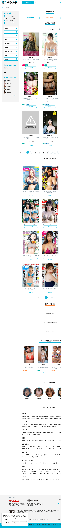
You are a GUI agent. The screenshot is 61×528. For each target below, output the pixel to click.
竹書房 (30, 418)
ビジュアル (7, 43)
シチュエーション (9, 51)
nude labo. (37, 434)
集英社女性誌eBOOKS (27, 426)
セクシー (27, 457)
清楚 (35, 457)
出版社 (6, 28)
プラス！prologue (37, 432)
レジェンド (38, 473)
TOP (3, 7)
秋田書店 (24, 416)
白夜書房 (47, 418)
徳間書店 (34, 418)
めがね (51, 440)
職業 (6, 55)
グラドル (27, 469)
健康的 (26, 449)
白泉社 (42, 418)
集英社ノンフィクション (40, 426)
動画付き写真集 (46, 432)
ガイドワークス (31, 416)
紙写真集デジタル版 (27, 432)
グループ (40, 463)
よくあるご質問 (56, 519)
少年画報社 (25, 418)
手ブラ (26, 479)
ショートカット (55, 447)
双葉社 (51, 418)
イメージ (7, 47)
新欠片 (39, 418)
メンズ (49, 479)
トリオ (32, 463)
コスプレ (26, 440)
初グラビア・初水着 (37, 479)
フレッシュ (35, 449)
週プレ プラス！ (10, 20)
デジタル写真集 (10, 16)
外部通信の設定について (46, 519)
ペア (25, 463)
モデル (53, 469)
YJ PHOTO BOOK (38, 424)
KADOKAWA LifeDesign (48, 416)
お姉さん (34, 455)
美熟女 (44, 455)
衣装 (6, 39)
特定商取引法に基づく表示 (34, 519)
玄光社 (56, 416)
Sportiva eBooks (51, 426)
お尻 (44, 447)
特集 (5, 72)
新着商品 (6, 68)
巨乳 (37, 447)
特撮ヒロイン (27, 473)
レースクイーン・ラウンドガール (32, 471)
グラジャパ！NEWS (10, 23)
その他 (6, 59)
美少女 (26, 455)
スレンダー (27, 447)
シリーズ (7, 36)
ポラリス (31, 434)
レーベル (7, 32)
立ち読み (31, 67)
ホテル (48, 463)
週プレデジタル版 (10, 18)
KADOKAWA (38, 416)
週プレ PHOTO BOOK (27, 424)
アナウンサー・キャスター (52, 471)
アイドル (36, 469)
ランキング (6, 70)
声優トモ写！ (25, 434)
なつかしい (53, 455)
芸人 (47, 473)
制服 (35, 440)
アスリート (55, 473)
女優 (45, 469)
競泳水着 (43, 440)
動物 (56, 479)
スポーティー (46, 449)
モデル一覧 (14, 95)
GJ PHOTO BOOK (47, 424)
